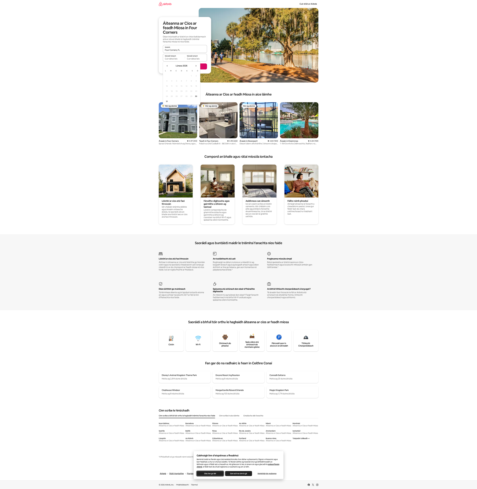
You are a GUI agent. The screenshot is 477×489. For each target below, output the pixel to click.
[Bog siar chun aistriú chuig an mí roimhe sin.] (167, 66)
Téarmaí (194, 485)
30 (196, 96)
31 (167, 101)
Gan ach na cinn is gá (238, 473)
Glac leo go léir (210, 473)
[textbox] (174, 58)
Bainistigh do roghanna (267, 473)
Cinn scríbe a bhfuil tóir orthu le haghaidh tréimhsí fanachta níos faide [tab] (187, 416)
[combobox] (185, 50)
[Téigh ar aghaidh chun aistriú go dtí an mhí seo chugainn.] (196, 66)
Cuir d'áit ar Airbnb (308, 4)
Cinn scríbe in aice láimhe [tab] (229, 416)
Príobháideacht (182, 485)
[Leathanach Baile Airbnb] (165, 4)
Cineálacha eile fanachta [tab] (253, 416)
